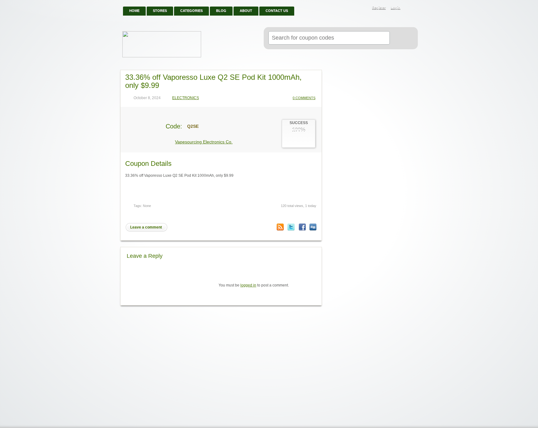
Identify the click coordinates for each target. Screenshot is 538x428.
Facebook (302, 227)
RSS (409, 8)
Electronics (185, 98)
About (246, 10)
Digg (313, 227)
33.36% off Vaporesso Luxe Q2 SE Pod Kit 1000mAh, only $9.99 (213, 81)
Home (134, 10)
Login (395, 7)
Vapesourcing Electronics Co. (204, 141)
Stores (160, 10)
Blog (221, 10)
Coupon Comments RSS (280, 227)
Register (379, 7)
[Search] (401, 38)
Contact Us (277, 10)
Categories (191, 10)
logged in (248, 285)
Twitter (291, 227)
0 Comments (304, 98)
